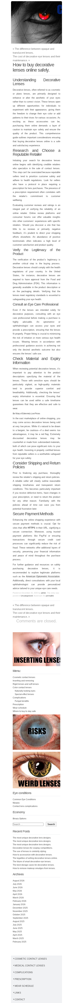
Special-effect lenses (24, 694)
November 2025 (20, 911)
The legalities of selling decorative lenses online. (35, 858)
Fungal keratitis (22, 701)
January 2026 (19, 904)
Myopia (16, 803)
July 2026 (17, 884)
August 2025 (18, 921)
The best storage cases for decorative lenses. (33, 865)
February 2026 (19, 901)
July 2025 (17, 925)
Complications (19, 697)
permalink (50, 596)
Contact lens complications (25, 806)
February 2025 (19, 942)
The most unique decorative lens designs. (32, 838)
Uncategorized (27, 596)
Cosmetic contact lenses (24, 677)
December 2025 (20, 908)
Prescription (18, 704)
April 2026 (17, 894)
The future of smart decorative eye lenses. (32, 861)
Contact (20, 999)
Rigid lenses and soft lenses (26, 684)
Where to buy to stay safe (24, 711)
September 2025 (20, 918)
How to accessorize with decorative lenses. (32, 855)
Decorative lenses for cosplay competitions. (33, 848)
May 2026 (17, 891)
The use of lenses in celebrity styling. (30, 851)
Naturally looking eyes (25, 691)
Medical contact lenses (30, 965)
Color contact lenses (22, 687)
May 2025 (17, 931)
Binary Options (19, 818)
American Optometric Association (43, 576)
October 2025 (19, 914)
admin (43, 593)
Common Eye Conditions (24, 799)
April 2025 (17, 935)
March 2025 (18, 938)
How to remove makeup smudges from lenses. (34, 868)
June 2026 (18, 887)
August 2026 (18, 881)
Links (18, 992)
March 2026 (18, 897)
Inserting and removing (23, 681)
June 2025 (18, 928)
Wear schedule (20, 708)
